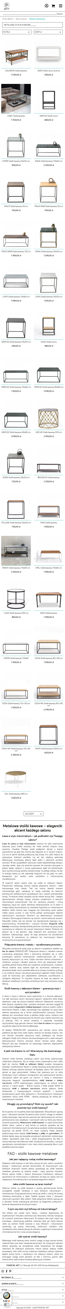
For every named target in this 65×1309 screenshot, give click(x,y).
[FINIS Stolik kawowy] (48, 505)
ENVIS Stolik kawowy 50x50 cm (48, 749)
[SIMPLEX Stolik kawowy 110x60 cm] (16, 370)
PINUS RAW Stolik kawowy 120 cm (16, 251)
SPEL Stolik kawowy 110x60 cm (49, 568)
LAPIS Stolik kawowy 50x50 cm (48, 297)
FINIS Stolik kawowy (48, 523)
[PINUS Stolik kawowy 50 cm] (16, 189)
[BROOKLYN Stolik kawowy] (48, 460)
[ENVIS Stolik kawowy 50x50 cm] (48, 731)
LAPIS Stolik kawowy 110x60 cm (16, 297)
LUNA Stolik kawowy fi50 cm (16, 613)
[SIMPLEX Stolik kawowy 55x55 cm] (16, 324)
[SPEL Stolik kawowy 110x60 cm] (48, 550)
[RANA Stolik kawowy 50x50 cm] (48, 234)
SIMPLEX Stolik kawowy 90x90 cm (16, 432)
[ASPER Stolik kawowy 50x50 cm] (16, 144)
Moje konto (38, 6)
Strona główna (7, 19)
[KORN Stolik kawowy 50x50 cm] (16, 460)
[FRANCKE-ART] (6, 6)
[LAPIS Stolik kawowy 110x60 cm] (16, 279)
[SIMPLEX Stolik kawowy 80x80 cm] (48, 370)
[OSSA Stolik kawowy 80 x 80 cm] (48, 641)
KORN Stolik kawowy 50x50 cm (16, 477)
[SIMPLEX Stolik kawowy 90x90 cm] (16, 415)
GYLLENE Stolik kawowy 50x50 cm (16, 523)
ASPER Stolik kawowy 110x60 (16, 658)
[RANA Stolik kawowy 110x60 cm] (48, 144)
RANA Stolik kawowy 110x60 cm (48, 161)
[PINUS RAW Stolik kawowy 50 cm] (48, 189)
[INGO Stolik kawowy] (48, 596)
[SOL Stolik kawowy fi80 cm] (16, 776)
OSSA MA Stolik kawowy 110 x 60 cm (16, 750)
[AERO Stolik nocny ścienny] (48, 53)
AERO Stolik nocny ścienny (48, 71)
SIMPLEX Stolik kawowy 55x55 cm (16, 342)
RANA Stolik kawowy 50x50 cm (48, 251)
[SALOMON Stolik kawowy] (16, 53)
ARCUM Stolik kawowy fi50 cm (49, 432)
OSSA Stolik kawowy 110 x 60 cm (16, 703)
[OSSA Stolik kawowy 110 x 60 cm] (16, 686)
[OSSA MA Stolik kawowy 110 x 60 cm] (16, 731)
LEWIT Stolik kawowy (16, 116)
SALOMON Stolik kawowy (16, 71)
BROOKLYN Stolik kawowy (49, 477)
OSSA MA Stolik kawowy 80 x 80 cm (49, 704)
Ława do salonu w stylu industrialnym (19, 843)
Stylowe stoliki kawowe (12, 1058)
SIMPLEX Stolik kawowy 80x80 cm (48, 387)
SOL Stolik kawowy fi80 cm (16, 794)
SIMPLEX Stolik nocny (49, 116)
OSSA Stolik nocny (49, 342)
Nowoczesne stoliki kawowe (32, 1122)
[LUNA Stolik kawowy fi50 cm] (16, 596)
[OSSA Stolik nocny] (48, 324)
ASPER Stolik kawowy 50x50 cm (16, 161)
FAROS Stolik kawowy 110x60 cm (16, 568)
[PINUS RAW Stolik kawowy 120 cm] (16, 234)
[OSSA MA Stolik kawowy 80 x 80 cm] (48, 686)
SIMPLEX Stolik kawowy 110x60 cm (16, 387)
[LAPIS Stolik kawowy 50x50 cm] (48, 279)
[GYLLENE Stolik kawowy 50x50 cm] (16, 505)
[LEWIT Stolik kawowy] (16, 98)
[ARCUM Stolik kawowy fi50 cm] (48, 415)
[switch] (6, 1304)
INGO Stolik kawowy (48, 613)
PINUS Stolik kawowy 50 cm (16, 206)
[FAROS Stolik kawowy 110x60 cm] (16, 550)
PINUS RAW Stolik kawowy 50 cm (49, 206)
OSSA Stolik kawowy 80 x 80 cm (49, 658)
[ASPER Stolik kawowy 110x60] (16, 641)
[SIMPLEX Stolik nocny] (48, 98)
